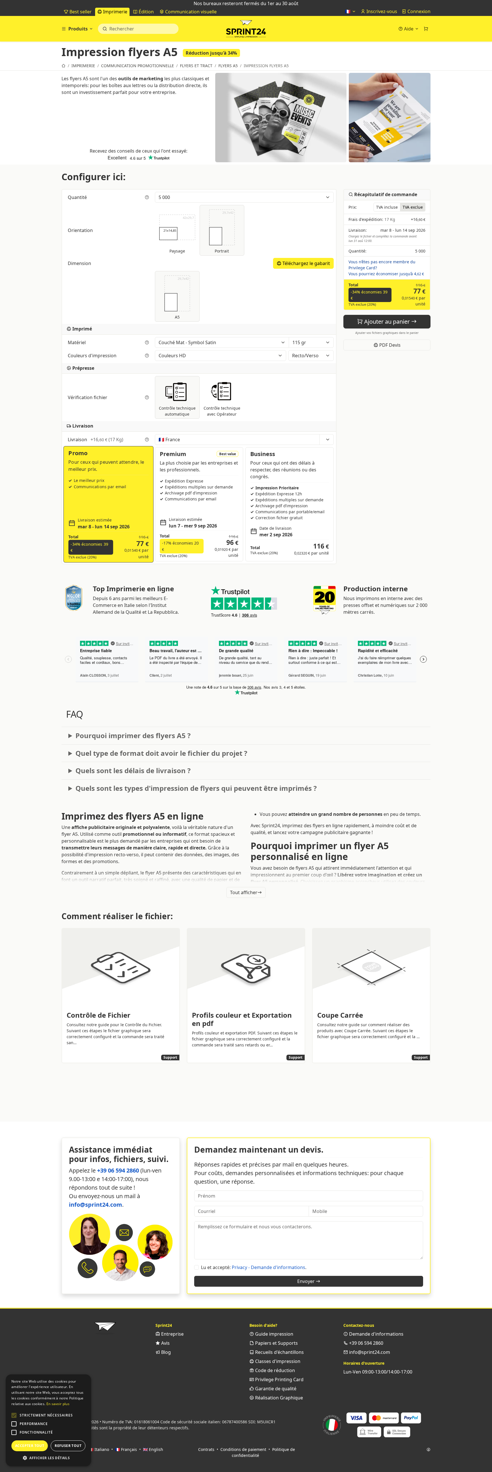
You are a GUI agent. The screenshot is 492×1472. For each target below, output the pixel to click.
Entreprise (172, 1334)
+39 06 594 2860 (118, 1170)
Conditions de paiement (243, 1449)
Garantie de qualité (275, 1388)
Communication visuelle (190, 12)
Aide (409, 29)
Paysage (178, 235)
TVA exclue (413, 207)
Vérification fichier (88, 397)
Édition (146, 12)
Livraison (95, 439)
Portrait (224, 232)
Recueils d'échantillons (279, 1352)
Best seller (80, 12)
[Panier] (425, 28)
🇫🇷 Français (126, 1449)
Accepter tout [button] (29, 1445)
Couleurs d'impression (93, 355)
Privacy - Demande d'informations (268, 1267)
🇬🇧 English (153, 1449)
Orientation (81, 230)
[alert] (48, 1420)
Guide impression (273, 1334)
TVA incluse (387, 207)
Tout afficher (243, 892)
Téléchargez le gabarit (305, 263)
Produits (78, 29)
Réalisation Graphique (278, 1398)
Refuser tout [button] (68, 1445)
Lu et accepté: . (253, 1267)
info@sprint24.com (95, 1204)
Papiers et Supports (276, 1343)
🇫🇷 (348, 11)
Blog (165, 1352)
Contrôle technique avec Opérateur (222, 411)
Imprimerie (114, 12)
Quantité (78, 197)
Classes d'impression (277, 1361)
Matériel (77, 342)
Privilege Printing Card (279, 1379)
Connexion (418, 11)
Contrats (206, 1449)
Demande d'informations (375, 1334)
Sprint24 (246, 30)
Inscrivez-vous (381, 11)
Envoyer (306, 1281)
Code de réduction (274, 1370)
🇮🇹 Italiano (99, 1449)
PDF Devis (389, 345)
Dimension (80, 263)
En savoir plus (57, 1403)
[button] (14, 1415)
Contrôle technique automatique (177, 411)
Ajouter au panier (387, 321)
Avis (165, 1343)
